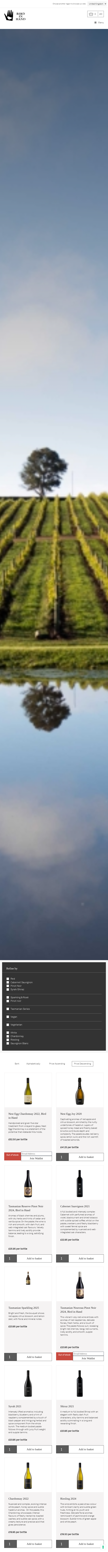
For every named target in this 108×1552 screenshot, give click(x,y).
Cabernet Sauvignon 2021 (75, 1206)
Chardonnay (17, 1036)
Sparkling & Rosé (20, 997)
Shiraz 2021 (67, 1406)
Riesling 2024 (68, 1498)
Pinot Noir (16, 985)
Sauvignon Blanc (19, 1043)
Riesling (15, 1039)
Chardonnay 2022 (18, 1498)
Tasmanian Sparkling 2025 (23, 1307)
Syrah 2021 (14, 1406)
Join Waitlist (36, 1158)
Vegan (14, 1016)
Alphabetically (33, 1063)
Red (13, 978)
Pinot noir (16, 1000)
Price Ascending (57, 1063)
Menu (100, 22)
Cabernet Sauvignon (22, 982)
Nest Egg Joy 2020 (71, 1113)
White (14, 1032)
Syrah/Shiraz (17, 989)
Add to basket (86, 1156)
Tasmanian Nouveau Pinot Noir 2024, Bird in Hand (78, 1309)
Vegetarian (16, 1024)
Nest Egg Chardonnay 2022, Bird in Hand (27, 1115)
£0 (100, 14)
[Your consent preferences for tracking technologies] (103, 1547)
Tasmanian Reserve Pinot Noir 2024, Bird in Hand (25, 1208)
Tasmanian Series (20, 1008)
